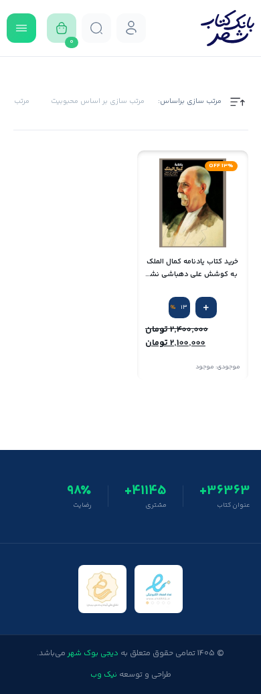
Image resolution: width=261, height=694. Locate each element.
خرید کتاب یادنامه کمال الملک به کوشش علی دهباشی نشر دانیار (192, 268)
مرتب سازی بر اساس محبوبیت (98, 101)
